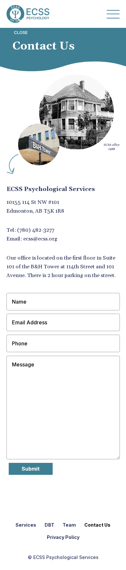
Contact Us (97, 525)
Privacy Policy (63, 537)
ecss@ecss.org (40, 239)
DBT (49, 525)
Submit (31, 468)
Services (26, 525)
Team (69, 525)
